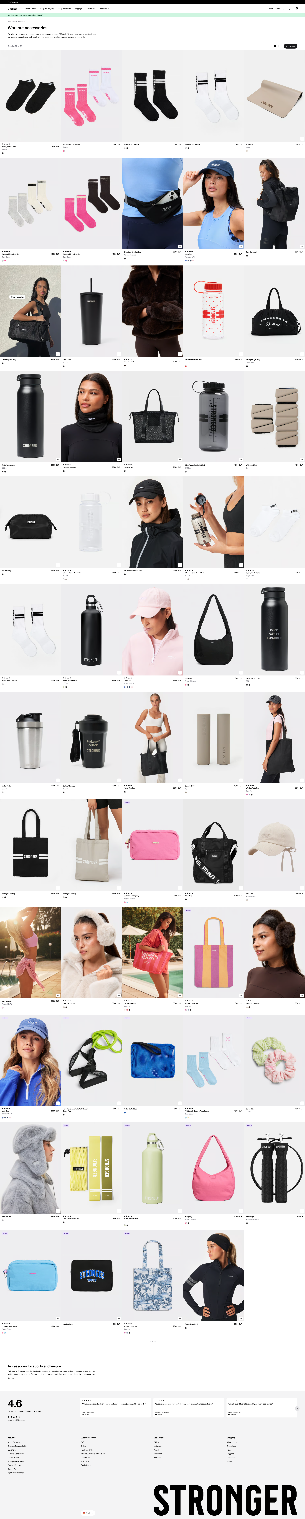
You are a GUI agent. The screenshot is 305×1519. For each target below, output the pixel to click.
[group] (30, 96)
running (38, 34)
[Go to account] (290, 8)
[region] (188, 1408)
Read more (11, 1378)
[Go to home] (12, 9)
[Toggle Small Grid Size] (275, 46)
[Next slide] (297, 1408)
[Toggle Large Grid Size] (280, 46)
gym (29, 34)
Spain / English (274, 9)
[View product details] (30, 148)
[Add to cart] (302, 139)
